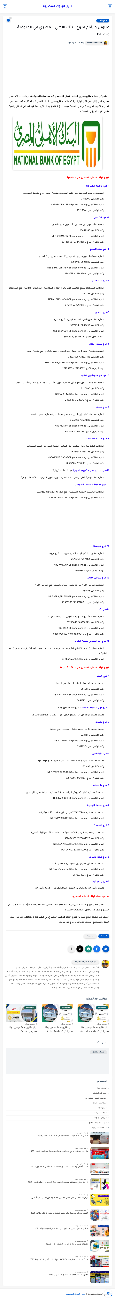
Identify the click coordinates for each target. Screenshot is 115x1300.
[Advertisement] (57, 75)
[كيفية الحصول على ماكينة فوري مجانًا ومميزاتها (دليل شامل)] (99, 1200)
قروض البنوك (100, 1118)
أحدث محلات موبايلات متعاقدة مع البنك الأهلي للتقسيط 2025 (59, 1260)
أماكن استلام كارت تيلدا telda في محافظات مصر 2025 (63, 1136)
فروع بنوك (102, 21)
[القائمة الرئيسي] (110, 6)
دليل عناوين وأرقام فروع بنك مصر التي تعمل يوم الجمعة (94, 1029)
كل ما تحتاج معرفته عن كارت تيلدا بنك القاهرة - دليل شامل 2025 (58, 1182)
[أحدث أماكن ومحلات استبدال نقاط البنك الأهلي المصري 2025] (99, 1169)
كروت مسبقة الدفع (98, 1123)
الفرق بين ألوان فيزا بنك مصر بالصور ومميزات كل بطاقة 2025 (59, 1213)
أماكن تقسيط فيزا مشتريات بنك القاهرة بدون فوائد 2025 (61, 1229)
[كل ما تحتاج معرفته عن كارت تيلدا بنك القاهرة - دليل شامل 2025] (99, 1184)
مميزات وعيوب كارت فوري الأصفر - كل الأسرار (67, 1244)
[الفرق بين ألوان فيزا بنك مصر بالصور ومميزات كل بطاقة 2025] (99, 1215)
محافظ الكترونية (99, 1128)
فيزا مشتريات (100, 1113)
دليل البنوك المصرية (57, 6)
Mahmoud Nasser (94, 43)
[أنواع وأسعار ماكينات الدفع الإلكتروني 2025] (99, 1277)
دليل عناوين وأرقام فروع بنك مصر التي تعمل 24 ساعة (58, 1029)
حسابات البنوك (100, 1093)
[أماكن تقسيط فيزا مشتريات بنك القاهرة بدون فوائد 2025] (99, 1231)
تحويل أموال (101, 1088)
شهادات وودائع (100, 1103)
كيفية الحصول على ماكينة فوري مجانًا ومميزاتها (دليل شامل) (59, 1198)
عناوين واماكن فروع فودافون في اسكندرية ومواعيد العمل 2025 (58, 1151)
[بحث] (5, 6)
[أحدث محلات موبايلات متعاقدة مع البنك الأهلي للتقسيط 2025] (99, 1261)
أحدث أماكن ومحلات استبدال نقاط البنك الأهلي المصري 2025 (59, 1167)
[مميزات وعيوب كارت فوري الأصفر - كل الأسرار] (99, 1246)
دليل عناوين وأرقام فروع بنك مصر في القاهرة (22, 1029)
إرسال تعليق (98, 1052)
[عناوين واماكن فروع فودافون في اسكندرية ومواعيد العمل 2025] (99, 1153)
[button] (96, 948)
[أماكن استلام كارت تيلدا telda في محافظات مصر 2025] (99, 1138)
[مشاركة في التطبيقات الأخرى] (71, 948)
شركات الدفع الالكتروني (96, 1098)
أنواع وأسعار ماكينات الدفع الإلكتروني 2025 (68, 1275)
